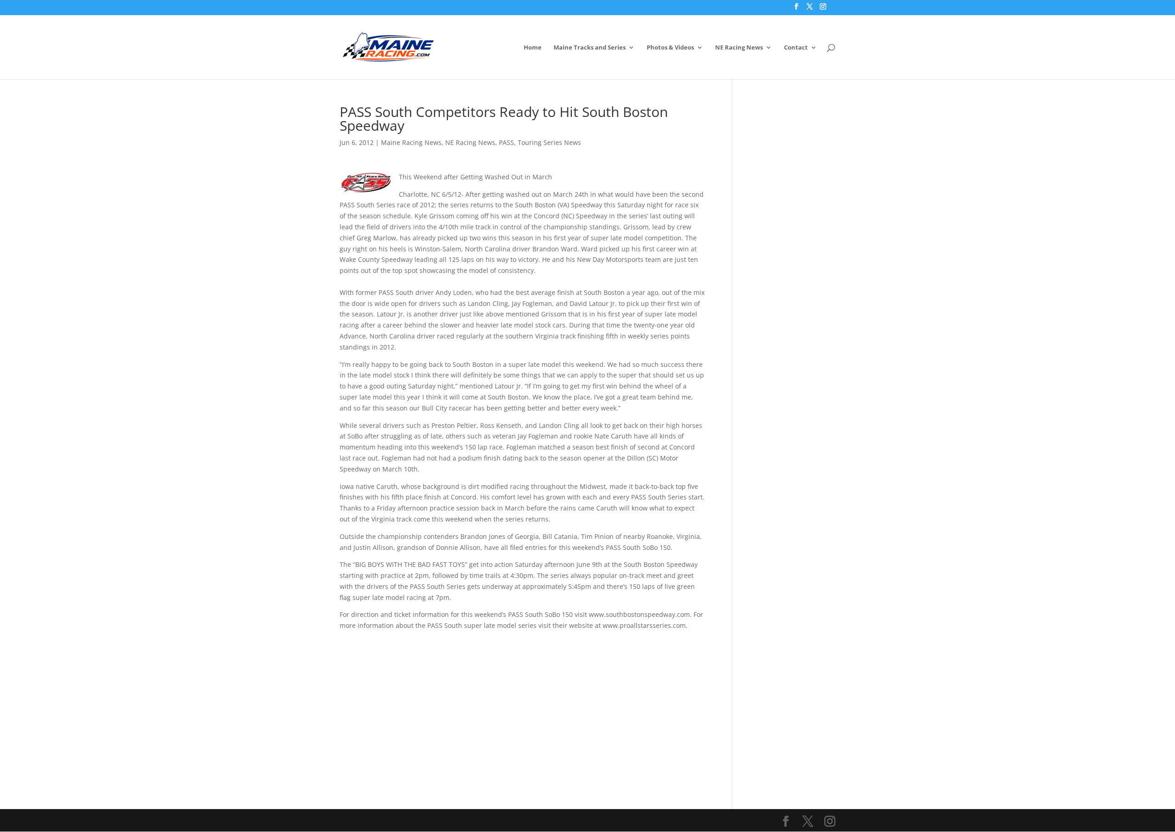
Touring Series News (549, 142)
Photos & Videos (670, 47)
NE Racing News (739, 47)
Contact (796, 47)
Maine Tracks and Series (590, 47)
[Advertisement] (522, 695)
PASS (506, 142)
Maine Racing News (411, 142)
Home (533, 47)
